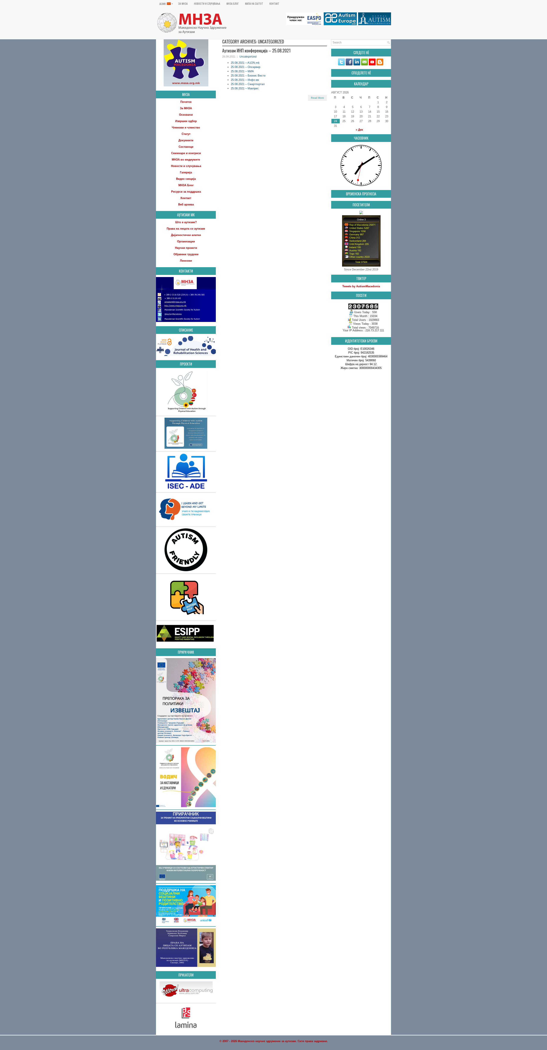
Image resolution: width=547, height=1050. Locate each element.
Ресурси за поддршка (186, 191)
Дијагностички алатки (186, 235)
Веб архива (186, 204)
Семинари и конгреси (186, 153)
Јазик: (166, 3)
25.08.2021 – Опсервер (245, 67)
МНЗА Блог (232, 3)
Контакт (274, 3)
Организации (186, 241)
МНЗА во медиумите (186, 159)
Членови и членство (186, 127)
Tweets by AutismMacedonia (361, 286)
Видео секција (186, 178)
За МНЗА (183, 3)
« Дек (359, 129)
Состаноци (186, 146)
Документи (185, 140)
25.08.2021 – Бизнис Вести (248, 75)
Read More (317, 97)
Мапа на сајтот (254, 3)
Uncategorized (248, 56)
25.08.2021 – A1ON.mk (245, 62)
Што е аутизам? (186, 222)
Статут (186, 134)
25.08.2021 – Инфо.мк (245, 79)
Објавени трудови (186, 254)
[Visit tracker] (361, 213)
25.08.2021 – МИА (242, 71)
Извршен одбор (186, 121)
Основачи (186, 114)
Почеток (186, 101)
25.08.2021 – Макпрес (245, 88)
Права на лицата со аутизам (186, 228)
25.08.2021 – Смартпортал (248, 84)
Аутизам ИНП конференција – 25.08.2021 (256, 50)
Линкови (186, 260)
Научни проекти (186, 247)
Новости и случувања (207, 3)
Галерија (186, 172)
